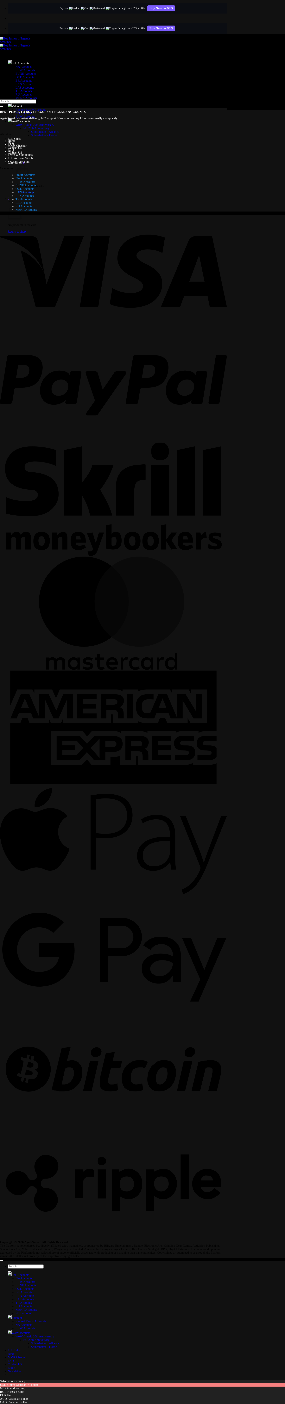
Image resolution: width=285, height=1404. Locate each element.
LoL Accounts (20, 1274)
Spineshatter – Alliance (45, 131)
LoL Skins (14, 138)
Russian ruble (15, 1391)
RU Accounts (24, 206)
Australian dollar (18, 1398)
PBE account (24, 1313)
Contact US (15, 152)
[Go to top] (1, 1260)
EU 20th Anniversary (36, 128)
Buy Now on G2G (161, 8)
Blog (11, 151)
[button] (8, 198)
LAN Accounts (25, 192)
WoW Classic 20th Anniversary (35, 124)
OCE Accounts (25, 188)
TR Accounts (24, 91)
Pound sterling (15, 1388)
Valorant (17, 106)
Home (11, 140)
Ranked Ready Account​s (31, 109)
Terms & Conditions (20, 154)
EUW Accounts (25, 181)
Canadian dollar (17, 1402)
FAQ (11, 144)
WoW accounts (21, 121)
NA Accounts (24, 1278)
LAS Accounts (25, 195)
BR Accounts (24, 80)
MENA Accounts (26, 98)
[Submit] (1, 106)
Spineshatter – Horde (44, 135)
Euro (10, 1395)
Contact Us (15, 147)
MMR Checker (17, 145)
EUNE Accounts (26, 185)
